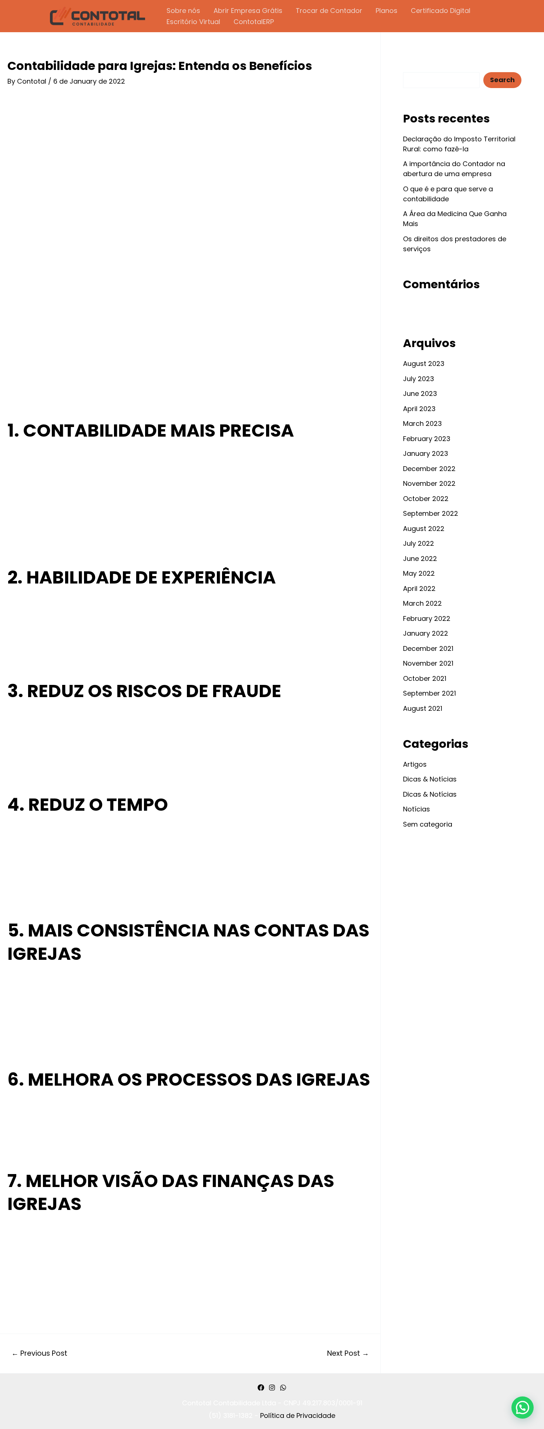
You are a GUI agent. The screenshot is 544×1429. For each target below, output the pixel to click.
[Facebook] (261, 1387)
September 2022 (430, 513)
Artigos (415, 764)
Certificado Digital (440, 10)
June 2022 (420, 558)
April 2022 (419, 588)
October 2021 (424, 678)
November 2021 (428, 663)
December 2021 (428, 648)
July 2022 (418, 543)
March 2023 (422, 423)
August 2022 (423, 528)
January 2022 (425, 633)
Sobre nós (183, 10)
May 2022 (419, 573)
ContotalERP (254, 21)
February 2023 (426, 438)
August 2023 (423, 363)
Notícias (416, 809)
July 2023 (418, 378)
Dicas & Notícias (430, 779)
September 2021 (429, 693)
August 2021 (422, 708)
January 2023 (425, 453)
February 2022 (426, 618)
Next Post (348, 1353)
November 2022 (429, 483)
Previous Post (39, 1353)
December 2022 (429, 468)
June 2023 (420, 393)
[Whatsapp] (283, 1387)
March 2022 (422, 603)
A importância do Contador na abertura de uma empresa (454, 168)
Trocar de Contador (329, 10)
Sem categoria (427, 824)
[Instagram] (272, 1387)
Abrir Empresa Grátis (248, 10)
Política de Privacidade (297, 1415)
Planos (386, 10)
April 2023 (419, 408)
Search (414, 65)
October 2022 (426, 498)
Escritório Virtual (193, 21)
